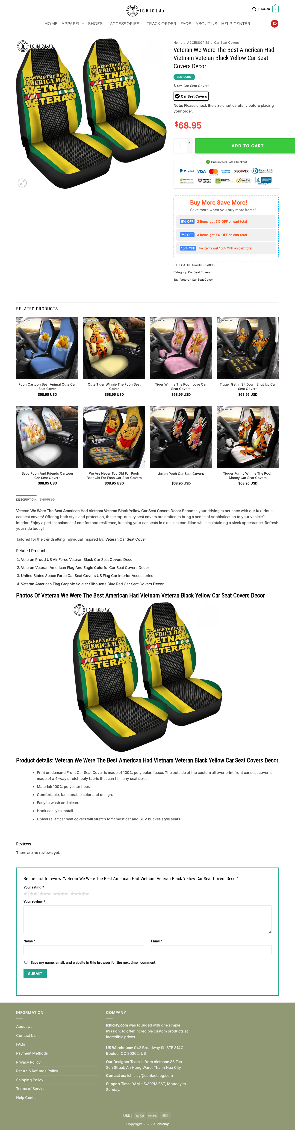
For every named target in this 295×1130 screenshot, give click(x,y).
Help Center (235, 23)
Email (156, 941)
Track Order (161, 23)
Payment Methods (32, 1053)
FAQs (185, 23)
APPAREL (71, 23)
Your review (34, 901)
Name (29, 941)
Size (178, 86)
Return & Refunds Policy (37, 1071)
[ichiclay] (147, 9)
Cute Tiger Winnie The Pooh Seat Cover (114, 386)
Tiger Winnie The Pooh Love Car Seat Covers (181, 386)
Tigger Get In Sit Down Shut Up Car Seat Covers (248, 386)
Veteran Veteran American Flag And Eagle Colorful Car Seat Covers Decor (85, 567)
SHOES (95, 23)
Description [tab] (26, 500)
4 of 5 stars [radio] (60, 894)
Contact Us (26, 1035)
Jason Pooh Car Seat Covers (181, 474)
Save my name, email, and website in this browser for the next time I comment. (93, 962)
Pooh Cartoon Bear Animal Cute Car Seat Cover (47, 386)
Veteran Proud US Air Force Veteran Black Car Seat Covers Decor (77, 559)
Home (51, 23)
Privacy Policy (28, 1062)
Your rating (34, 887)
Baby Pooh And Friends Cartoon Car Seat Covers (47, 475)
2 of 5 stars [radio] (32, 894)
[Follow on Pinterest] (274, 24)
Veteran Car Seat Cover (196, 279)
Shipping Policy (29, 1080)
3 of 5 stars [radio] (44, 894)
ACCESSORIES (124, 23)
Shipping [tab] (47, 500)
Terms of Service (30, 1088)
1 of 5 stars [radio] (24, 894)
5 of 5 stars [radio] (79, 894)
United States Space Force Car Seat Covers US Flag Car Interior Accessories (87, 575)
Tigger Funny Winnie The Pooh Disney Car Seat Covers (247, 475)
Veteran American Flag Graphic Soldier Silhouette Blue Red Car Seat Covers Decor (92, 584)
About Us (206, 23)
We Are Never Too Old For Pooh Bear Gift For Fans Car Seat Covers (114, 475)
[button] (254, 9)
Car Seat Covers (226, 42)
